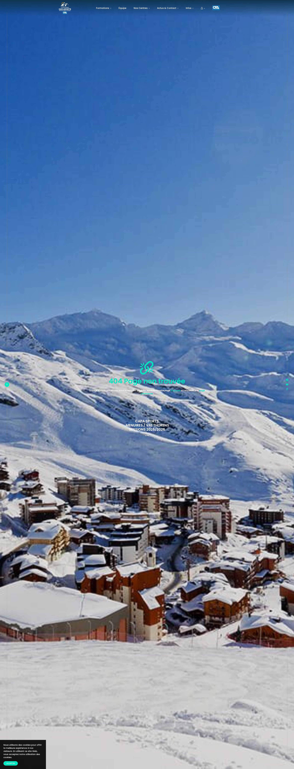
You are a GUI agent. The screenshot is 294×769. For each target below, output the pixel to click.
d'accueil (175, 390)
